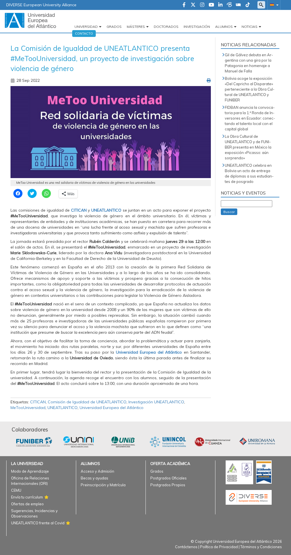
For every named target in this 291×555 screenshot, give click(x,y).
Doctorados (166, 26)
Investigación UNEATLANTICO (156, 401)
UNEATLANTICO (106, 210)
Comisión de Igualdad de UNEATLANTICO (87, 401)
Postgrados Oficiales (168, 478)
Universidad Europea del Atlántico (149, 352)
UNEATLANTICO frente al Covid (38, 523)
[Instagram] (202, 5)
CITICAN (79, 210)
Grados (114, 26)
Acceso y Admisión (97, 471)
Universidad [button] (86, 26)
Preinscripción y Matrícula (103, 485)
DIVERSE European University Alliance (41, 4)
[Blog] (229, 5)
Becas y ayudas (94, 478)
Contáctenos (186, 546)
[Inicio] (30, 20)
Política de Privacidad (219, 546)
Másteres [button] (136, 26)
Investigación (197, 26)
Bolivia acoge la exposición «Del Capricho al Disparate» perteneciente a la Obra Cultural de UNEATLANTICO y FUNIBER (250, 89)
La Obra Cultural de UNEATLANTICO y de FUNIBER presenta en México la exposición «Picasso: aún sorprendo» (248, 147)
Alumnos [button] (224, 26)
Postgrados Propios (167, 485)
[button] (273, 5)
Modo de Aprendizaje (30, 471)
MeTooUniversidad (28, 407)
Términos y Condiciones (261, 546)
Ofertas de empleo (27, 504)
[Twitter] (193, 5)
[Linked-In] (220, 5)
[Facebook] (184, 5)
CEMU (16, 490)
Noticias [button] (249, 26)
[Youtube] (211, 5)
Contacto (84, 34)
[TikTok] (248, 5)
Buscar (229, 212)
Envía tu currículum (27, 497)
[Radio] (238, 5)
